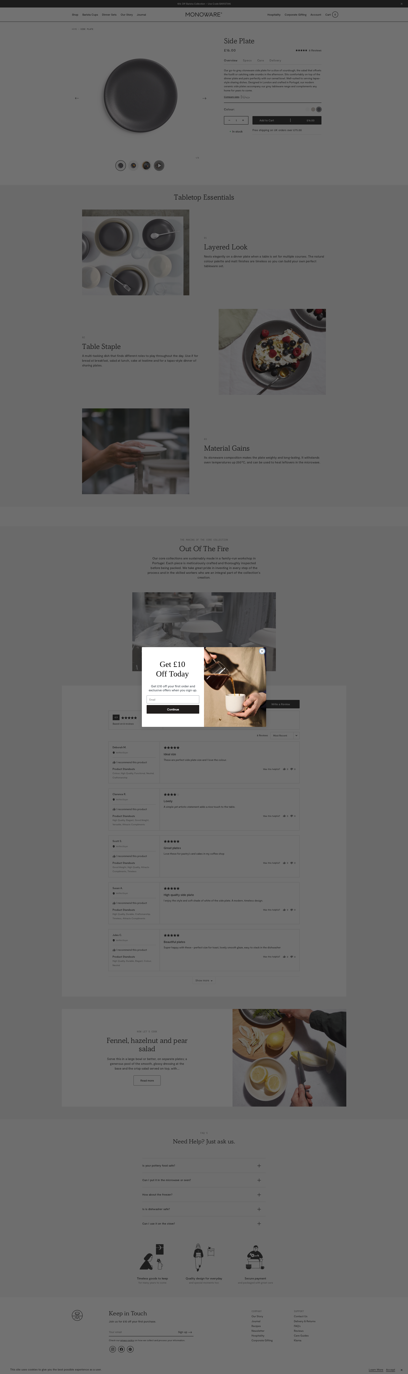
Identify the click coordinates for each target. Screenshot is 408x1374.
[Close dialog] (262, 651)
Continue (173, 709)
